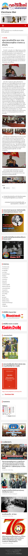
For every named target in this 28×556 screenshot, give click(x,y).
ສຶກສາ (3, 295)
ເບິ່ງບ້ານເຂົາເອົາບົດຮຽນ (7, 302)
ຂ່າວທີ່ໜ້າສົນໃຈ (6, 442)
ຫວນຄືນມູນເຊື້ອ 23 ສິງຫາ (9, 514)
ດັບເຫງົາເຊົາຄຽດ (6, 274)
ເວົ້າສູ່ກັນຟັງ (4, 306)
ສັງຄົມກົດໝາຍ (5, 292)
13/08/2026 (4, 543)
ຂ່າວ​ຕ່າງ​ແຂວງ (5, 268)
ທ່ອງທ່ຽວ (4, 275)
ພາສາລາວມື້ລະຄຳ (6, 286)
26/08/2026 (4, 493)
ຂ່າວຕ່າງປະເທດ (5, 267)
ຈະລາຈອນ (4, 272)
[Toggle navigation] (3, 25)
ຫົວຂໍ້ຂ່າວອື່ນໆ (5, 299)
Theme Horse (16, 551)
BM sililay (10, 470)
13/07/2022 (4, 47)
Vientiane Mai (8, 12)
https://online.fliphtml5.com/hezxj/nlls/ (12, 391)
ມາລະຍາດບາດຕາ (6, 288)
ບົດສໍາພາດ (4, 283)
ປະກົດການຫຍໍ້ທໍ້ (6, 284)
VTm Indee (10, 47)
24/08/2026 (4, 516)
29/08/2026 (4, 470)
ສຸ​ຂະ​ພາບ (4, 297)
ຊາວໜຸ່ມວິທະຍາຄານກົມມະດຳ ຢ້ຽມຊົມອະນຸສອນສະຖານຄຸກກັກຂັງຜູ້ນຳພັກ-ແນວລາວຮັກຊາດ (15, 197)
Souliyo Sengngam (12, 493)
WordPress (19, 553)
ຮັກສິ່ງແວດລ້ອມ (5, 301)
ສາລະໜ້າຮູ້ (4, 293)
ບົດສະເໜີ (4, 281)
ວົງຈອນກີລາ (5, 290)
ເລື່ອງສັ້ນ (4, 304)
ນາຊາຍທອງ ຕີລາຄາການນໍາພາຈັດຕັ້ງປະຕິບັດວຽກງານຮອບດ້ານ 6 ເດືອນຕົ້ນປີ (14, 203)
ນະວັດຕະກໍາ (5, 277)
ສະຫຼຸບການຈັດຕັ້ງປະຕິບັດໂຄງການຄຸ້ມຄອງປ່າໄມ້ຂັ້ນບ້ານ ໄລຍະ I (13, 491)
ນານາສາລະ (4, 279)
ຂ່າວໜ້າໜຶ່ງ (4, 37)
